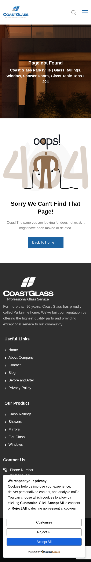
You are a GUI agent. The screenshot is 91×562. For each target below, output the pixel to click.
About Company (21, 357)
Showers (15, 422)
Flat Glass (16, 437)
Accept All (44, 542)
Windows (15, 445)
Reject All (44, 532)
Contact (14, 365)
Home (13, 350)
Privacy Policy (19, 388)
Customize (44, 522)
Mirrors (14, 429)
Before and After (21, 380)
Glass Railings (20, 414)
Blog (11, 373)
